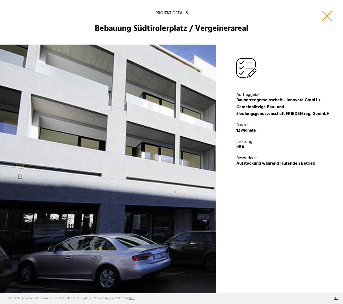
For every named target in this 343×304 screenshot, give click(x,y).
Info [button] (132, 298)
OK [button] (336, 298)
